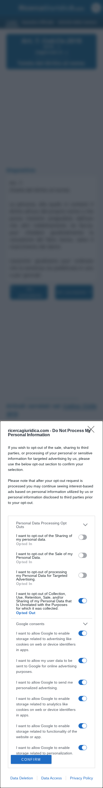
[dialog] (51, 604)
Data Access (51, 778)
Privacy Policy (81, 778)
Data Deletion (21, 778)
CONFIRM (31, 760)
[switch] (82, 537)
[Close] (93, 431)
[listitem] (51, 525)
